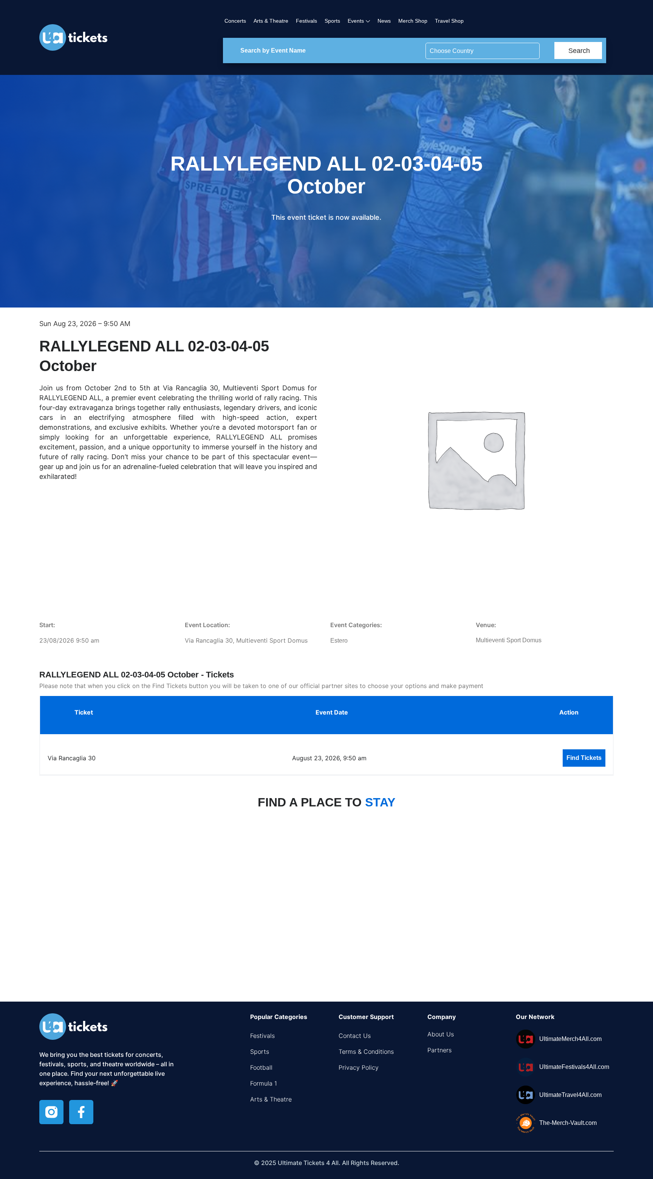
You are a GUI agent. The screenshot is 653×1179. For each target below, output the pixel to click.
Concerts (235, 21)
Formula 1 (263, 1083)
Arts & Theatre (271, 21)
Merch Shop (412, 21)
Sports (332, 21)
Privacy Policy (359, 1067)
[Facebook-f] (81, 1112)
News (384, 21)
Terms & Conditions (366, 1051)
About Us (440, 1034)
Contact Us (355, 1035)
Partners (439, 1050)
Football (261, 1067)
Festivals (306, 21)
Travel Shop (449, 21)
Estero (339, 640)
